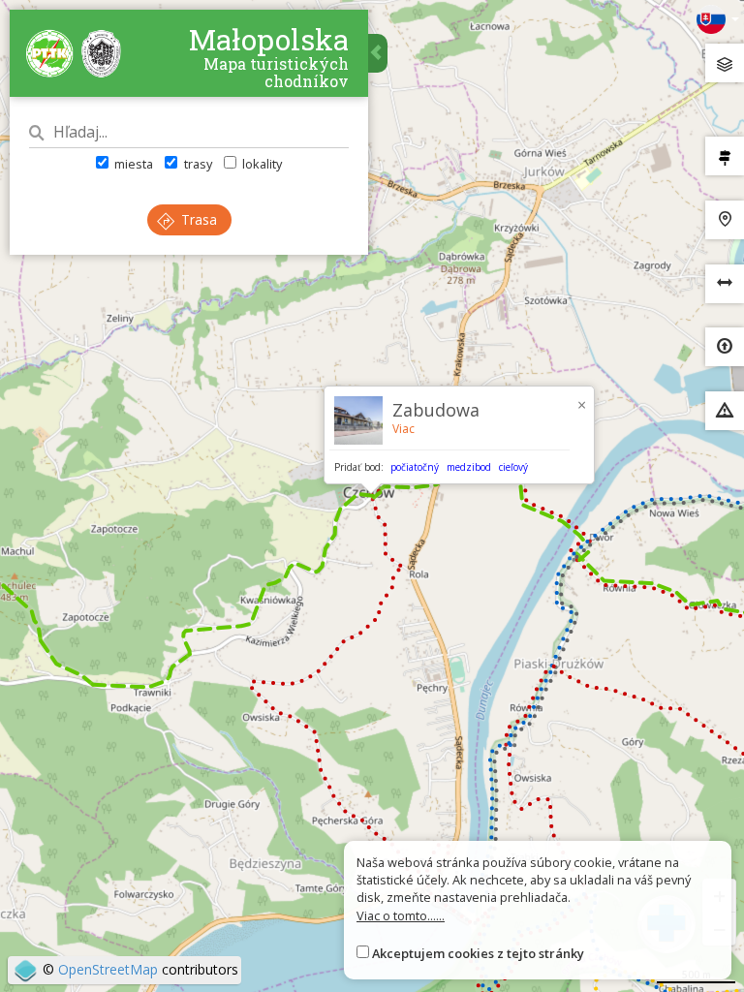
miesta (132, 163)
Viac (403, 428)
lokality (260, 163)
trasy (196, 163)
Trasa (197, 219)
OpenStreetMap (108, 969)
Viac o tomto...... (400, 915)
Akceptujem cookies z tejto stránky (478, 953)
